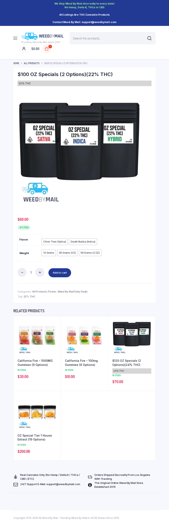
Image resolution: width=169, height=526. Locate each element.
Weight (24, 253)
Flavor (23, 239)
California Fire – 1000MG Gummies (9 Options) (35, 362)
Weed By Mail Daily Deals (73, 291)
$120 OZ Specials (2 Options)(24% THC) (126, 362)
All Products (32, 63)
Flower (52, 291)
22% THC (29, 296)
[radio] (55, 242)
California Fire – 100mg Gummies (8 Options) (81, 362)
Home (16, 63)
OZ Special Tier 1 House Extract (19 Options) (35, 437)
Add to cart (60, 272)
